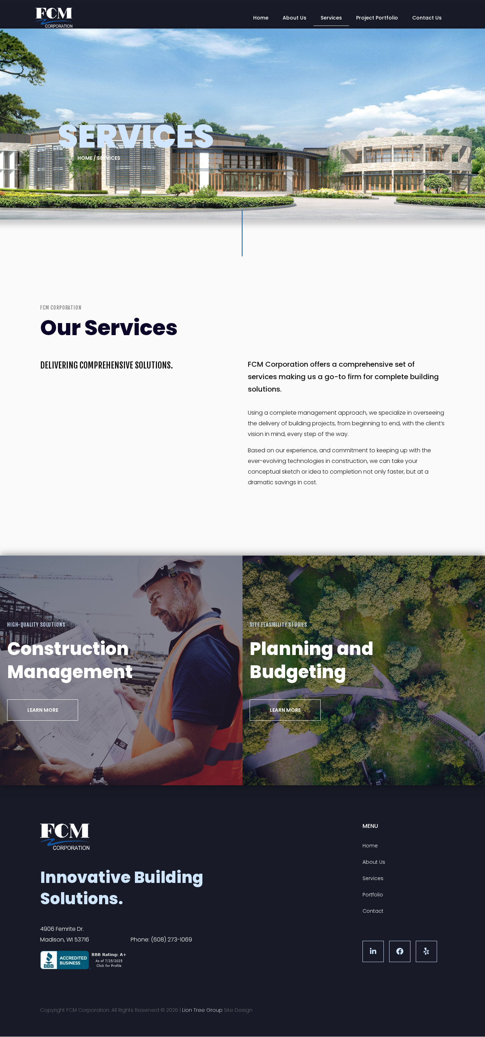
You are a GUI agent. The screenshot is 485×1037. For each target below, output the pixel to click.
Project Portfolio (377, 17)
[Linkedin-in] (373, 951)
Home (260, 17)
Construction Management (70, 660)
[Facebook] (399, 951)
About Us (294, 17)
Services (331, 17)
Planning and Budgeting (312, 660)
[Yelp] (426, 951)
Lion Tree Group (202, 1010)
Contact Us (427, 17)
